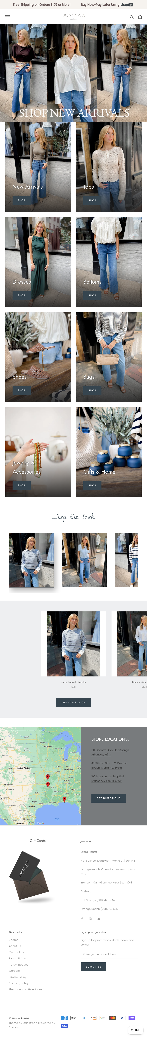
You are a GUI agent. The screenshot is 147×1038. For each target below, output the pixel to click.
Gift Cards (38, 840)
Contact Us (16, 952)
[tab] (31, 560)
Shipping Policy (18, 983)
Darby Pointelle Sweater (73, 682)
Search (13, 940)
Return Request (19, 964)
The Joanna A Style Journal (26, 989)
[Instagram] (90, 918)
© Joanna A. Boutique (19, 1018)
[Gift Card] (33, 853)
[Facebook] (82, 918)
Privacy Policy (17, 977)
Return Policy (17, 958)
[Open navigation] (7, 16)
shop (21, 390)
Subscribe (93, 966)
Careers (14, 971)
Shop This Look (73, 702)
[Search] (132, 17)
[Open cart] (140, 17)
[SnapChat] (99, 918)
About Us (15, 946)
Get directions (109, 798)
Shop (21, 200)
